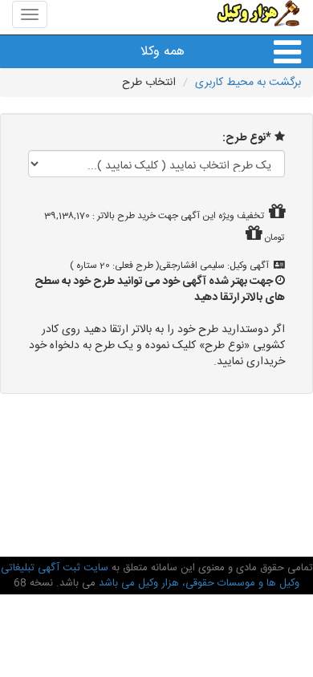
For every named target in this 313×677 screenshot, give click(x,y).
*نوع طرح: (246, 138)
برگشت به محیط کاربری (248, 82)
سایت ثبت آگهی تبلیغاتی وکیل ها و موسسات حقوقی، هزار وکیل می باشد (150, 575)
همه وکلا (162, 52)
